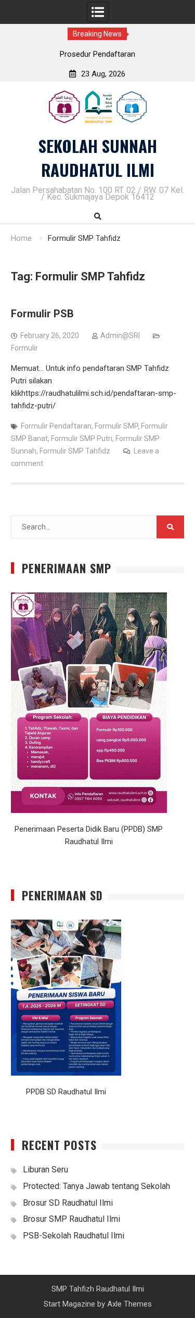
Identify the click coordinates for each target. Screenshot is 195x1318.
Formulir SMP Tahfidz (75, 451)
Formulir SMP (116, 426)
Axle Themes (129, 1304)
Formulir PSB (42, 313)
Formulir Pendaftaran (56, 426)
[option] (97, 54)
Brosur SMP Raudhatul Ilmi (71, 1219)
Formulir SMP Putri (81, 438)
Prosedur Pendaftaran (97, 54)
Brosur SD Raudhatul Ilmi (68, 1203)
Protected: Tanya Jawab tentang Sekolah (96, 1186)
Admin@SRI (120, 335)
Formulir (24, 348)
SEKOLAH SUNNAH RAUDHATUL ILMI (97, 158)
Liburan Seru (45, 1169)
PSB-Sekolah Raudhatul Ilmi (73, 1236)
